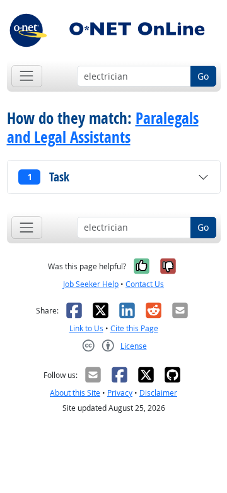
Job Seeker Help (91, 284)
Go (203, 76)
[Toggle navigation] (26, 76)
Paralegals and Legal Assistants (103, 127)
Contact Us (144, 284)
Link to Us (86, 328)
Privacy (119, 392)
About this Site (75, 392)
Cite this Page (134, 328)
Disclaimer (158, 392)
